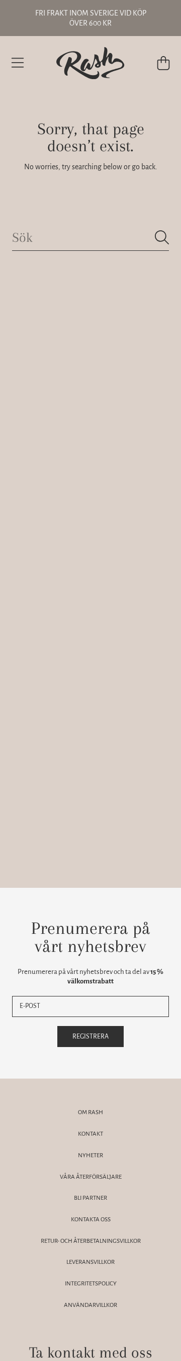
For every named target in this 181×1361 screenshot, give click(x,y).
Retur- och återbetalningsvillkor (91, 1241)
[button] (18, 63)
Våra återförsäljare (91, 1177)
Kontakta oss (91, 1219)
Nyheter (90, 1155)
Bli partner (90, 1198)
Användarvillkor (90, 1305)
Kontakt (90, 1134)
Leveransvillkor (90, 1262)
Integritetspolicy (91, 1283)
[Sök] (162, 237)
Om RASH (90, 1112)
